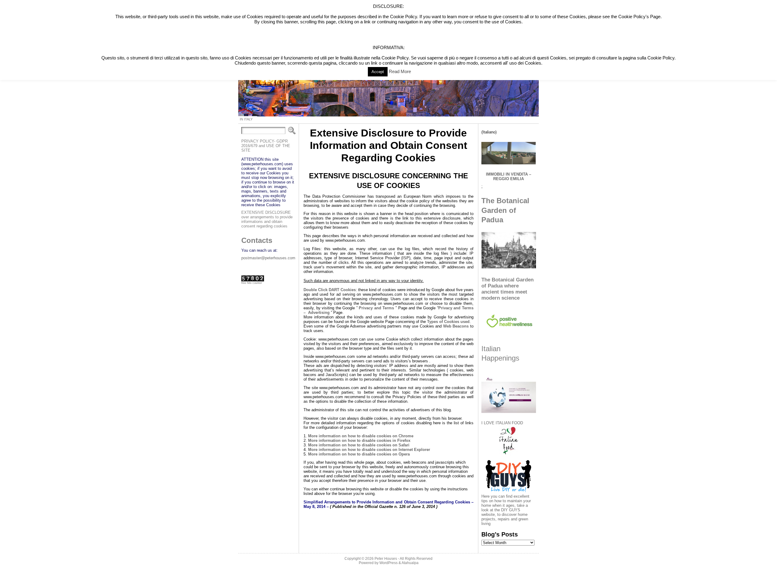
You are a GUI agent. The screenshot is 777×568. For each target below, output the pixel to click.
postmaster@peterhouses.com (268, 258)
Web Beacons (456, 326)
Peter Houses (386, 558)
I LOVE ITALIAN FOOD (502, 423)
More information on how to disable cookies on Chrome (360, 436)
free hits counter (251, 282)
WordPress (388, 563)
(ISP (405, 258)
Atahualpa (410, 563)
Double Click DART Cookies (330, 289)
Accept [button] (378, 71)
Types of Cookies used (448, 321)
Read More (400, 71)
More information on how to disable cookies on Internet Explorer (369, 449)
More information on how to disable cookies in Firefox (358, 440)
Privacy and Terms (376, 308)
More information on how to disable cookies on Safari (358, 445)
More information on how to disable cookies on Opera (358, 454)
